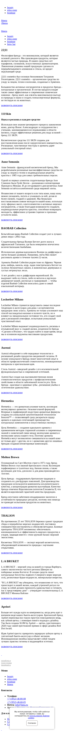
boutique (11, 13)
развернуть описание (12, 105)
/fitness (4, 23)
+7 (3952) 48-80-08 (16, 699)
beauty (10, 7)
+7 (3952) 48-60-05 (16, 702)
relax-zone (12, 10)
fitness (4, 20)
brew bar (11, 44)
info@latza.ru (21, 705)
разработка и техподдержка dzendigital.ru (6, 663)
